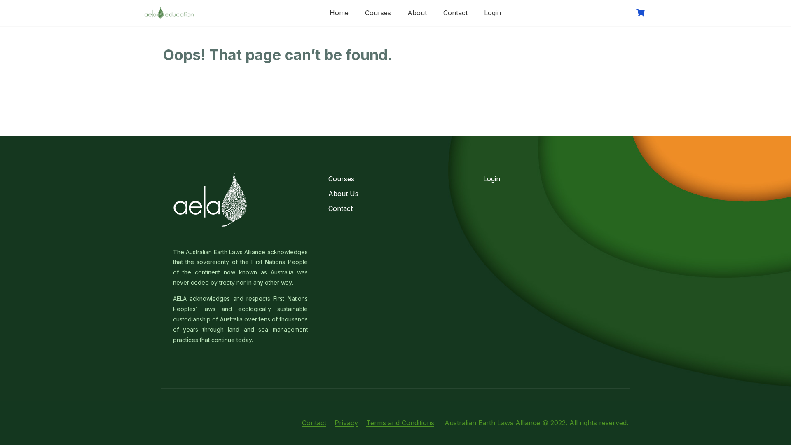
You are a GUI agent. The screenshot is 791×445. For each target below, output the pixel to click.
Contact (455, 13)
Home (339, 13)
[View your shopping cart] (641, 13)
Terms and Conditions (400, 423)
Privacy (346, 423)
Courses (378, 13)
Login (492, 13)
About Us (343, 194)
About (417, 13)
